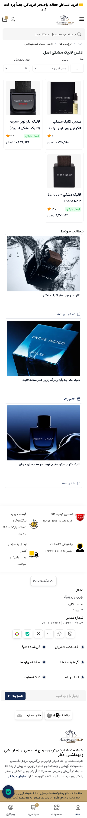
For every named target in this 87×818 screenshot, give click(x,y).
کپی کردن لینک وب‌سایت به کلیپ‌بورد (43, 73)
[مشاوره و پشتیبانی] (8, 791)
